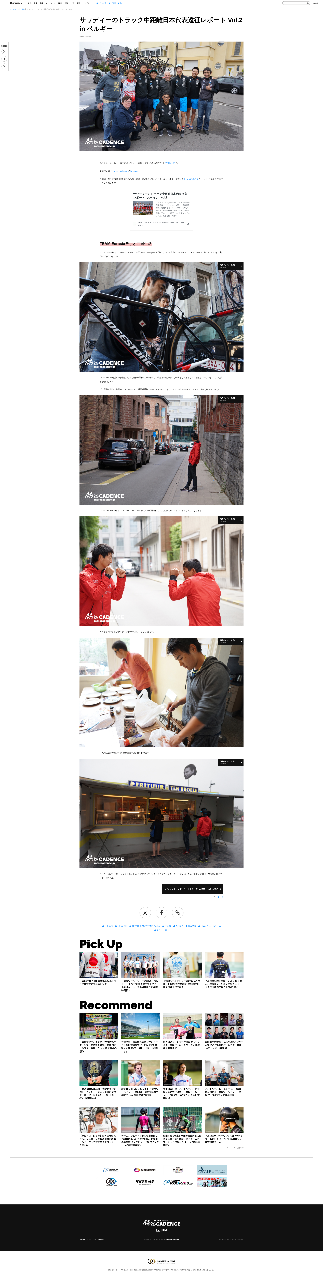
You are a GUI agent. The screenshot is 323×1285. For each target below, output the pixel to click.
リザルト (88, 3)
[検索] (308, 3)
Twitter (115, 171)
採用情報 (101, 1240)
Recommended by (232, 1148)
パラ (72, 3)
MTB (66, 3)
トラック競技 (32, 3)
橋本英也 (192, 926)
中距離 (167, 926)
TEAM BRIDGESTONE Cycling (145, 926)
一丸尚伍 (108, 926)
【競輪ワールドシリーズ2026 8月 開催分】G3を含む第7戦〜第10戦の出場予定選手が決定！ (181, 984)
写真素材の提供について (87, 1240)
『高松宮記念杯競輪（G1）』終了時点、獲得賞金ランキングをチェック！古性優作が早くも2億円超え (223, 984)
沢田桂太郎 (170, 163)
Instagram (124, 171)
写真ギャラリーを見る (227, 266)
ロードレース (50, 3)
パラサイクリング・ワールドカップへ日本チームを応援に (191, 889)
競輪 (41, 3)
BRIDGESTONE (191, 179)
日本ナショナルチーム (210, 926)
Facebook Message (173, 1240)
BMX (60, 3)
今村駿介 (179, 926)
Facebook (134, 171)
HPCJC (113, 3)
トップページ (14, 9)
